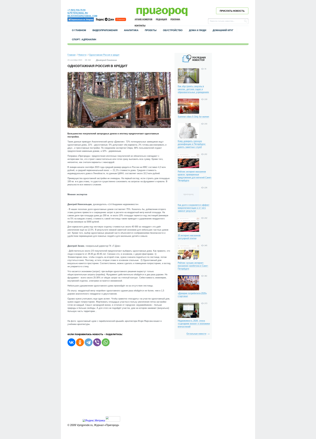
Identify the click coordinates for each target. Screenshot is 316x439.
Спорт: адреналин (84, 39)
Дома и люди (197, 30)
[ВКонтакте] (71, 342)
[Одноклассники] (80, 342)
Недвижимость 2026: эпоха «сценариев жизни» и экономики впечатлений (194, 323)
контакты (140, 25)
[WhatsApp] (106, 342)
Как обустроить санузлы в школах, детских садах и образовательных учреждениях (193, 89)
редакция (161, 19)
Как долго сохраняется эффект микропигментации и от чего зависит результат (193, 208)
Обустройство (173, 30)
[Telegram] (88, 342)
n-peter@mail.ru (77, 13)
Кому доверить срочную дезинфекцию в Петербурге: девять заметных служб (192, 144)
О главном (79, 30)
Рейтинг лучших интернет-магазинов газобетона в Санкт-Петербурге (193, 266)
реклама (175, 19)
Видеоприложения (105, 30)
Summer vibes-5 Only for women (193, 116)
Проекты (151, 30)
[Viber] (97, 342)
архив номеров (143, 19)
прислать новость (232, 11)
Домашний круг (223, 30)
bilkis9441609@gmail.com (82, 16)
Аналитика (131, 30)
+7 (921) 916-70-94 (76, 10)
